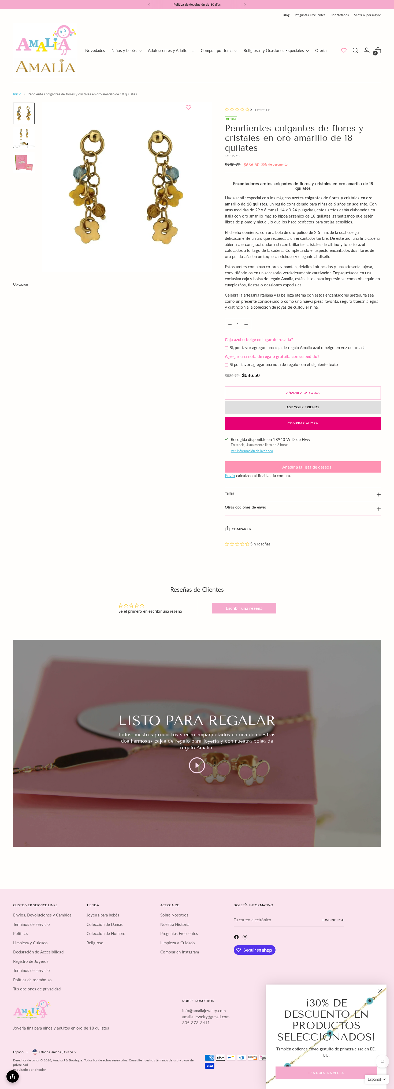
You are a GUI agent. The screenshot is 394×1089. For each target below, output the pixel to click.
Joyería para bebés (103, 914)
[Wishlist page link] (344, 50)
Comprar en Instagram (179, 951)
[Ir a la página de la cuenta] (366, 50)
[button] (237, 109)
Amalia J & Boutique (67, 1060)
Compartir (242, 529)
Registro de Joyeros (31, 961)
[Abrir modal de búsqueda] (355, 50)
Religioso (95, 942)
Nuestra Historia (174, 924)
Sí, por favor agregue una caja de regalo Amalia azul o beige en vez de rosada (297, 347)
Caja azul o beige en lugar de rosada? (259, 339)
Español (18, 1052)
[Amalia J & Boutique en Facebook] (237, 937)
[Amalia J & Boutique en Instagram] (245, 937)
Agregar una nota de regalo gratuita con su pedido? (272, 356)
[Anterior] (149, 4)
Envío (230, 475)
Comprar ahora (303, 423)
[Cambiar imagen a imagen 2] (24, 138)
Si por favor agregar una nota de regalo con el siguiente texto (284, 364)
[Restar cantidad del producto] (230, 324)
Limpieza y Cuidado (30, 942)
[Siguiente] (245, 4)
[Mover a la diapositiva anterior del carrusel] (364, 868)
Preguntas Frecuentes (179, 933)
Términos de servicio (31, 924)
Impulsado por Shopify (29, 1069)
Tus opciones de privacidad (37, 988)
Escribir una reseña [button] (244, 608)
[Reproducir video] (197, 765)
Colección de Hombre (106, 933)
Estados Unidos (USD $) (56, 1052)
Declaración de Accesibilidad (38, 951)
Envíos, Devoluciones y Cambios (42, 914)
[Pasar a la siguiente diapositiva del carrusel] (376, 868)
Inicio (17, 94)
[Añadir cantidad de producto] (246, 324)
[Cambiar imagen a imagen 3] (24, 162)
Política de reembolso (32, 979)
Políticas (20, 933)
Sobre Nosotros (174, 914)
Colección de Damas (105, 924)
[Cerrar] (380, 991)
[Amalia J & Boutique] (45, 50)
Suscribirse (333, 920)
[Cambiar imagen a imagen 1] (24, 113)
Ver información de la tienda (252, 451)
